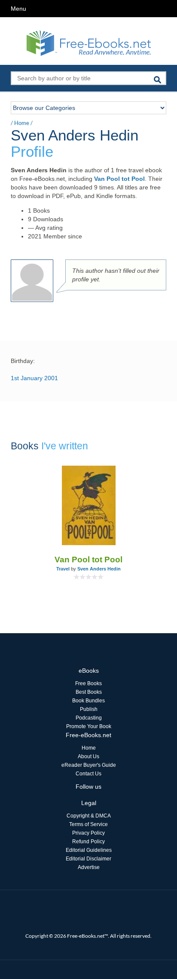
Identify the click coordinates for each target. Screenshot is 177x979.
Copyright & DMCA (89, 816)
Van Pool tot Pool (119, 178)
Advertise (89, 867)
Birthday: (23, 360)
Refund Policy (88, 842)
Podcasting (89, 718)
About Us (88, 756)
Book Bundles (88, 701)
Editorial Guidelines (89, 850)
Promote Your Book (88, 726)
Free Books (88, 683)
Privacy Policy (88, 833)
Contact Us (88, 774)
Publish (89, 709)
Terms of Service (88, 824)
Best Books (89, 692)
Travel (63, 568)
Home (21, 122)
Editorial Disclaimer (88, 859)
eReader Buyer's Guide (88, 765)
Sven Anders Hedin (99, 568)
